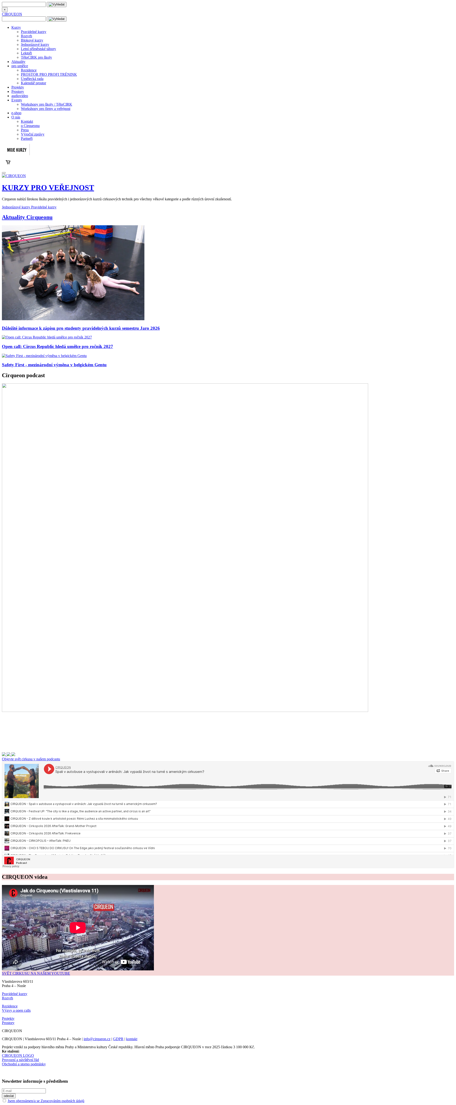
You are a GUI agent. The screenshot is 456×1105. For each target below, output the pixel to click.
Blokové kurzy (32, 40)
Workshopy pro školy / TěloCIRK (46, 104)
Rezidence (29, 70)
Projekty (17, 87)
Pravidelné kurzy (33, 32)
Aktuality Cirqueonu (27, 217)
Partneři (27, 138)
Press (25, 130)
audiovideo (19, 96)
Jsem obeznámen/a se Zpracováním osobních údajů (46, 1101)
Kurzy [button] (16, 27)
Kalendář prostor (33, 83)
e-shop (16, 113)
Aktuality (18, 62)
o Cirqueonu (30, 126)
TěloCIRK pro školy (36, 57)
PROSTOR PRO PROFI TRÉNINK (49, 74)
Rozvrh (26, 36)
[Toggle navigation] (4, 173)
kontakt (131, 1039)
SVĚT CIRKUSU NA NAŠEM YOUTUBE (36, 973)
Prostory (17, 91)
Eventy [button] (16, 100)
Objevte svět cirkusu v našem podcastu (31, 759)
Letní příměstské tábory (38, 49)
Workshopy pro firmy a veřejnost (45, 109)
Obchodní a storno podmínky (24, 1064)
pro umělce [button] (19, 66)
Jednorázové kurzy (35, 44)
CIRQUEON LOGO (18, 1055)
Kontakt (27, 121)
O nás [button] (15, 117)
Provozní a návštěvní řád (20, 1060)
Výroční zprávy (32, 134)
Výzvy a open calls (16, 1010)
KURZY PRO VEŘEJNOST (48, 187)
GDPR (118, 1039)
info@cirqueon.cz (97, 1039)
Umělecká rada (32, 79)
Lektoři (26, 53)
